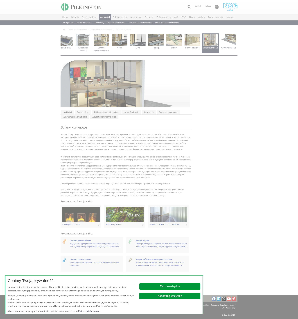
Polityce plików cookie (89, 311)
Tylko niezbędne (170, 286)
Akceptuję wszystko (170, 295)
